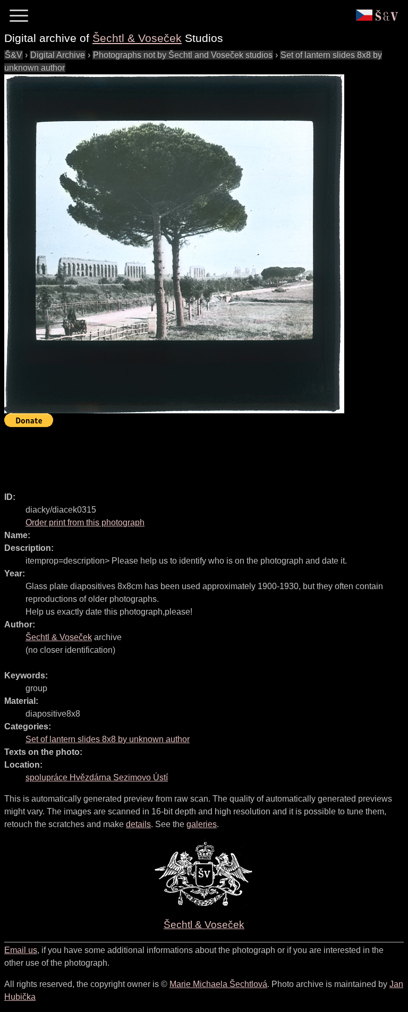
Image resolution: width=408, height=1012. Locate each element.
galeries (201, 824)
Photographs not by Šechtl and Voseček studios (183, 54)
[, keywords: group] (174, 243)
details (138, 824)
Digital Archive (57, 54)
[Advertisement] (197, 455)
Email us (20, 950)
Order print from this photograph (85, 522)
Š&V (13, 54)
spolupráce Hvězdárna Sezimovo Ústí (97, 777)
